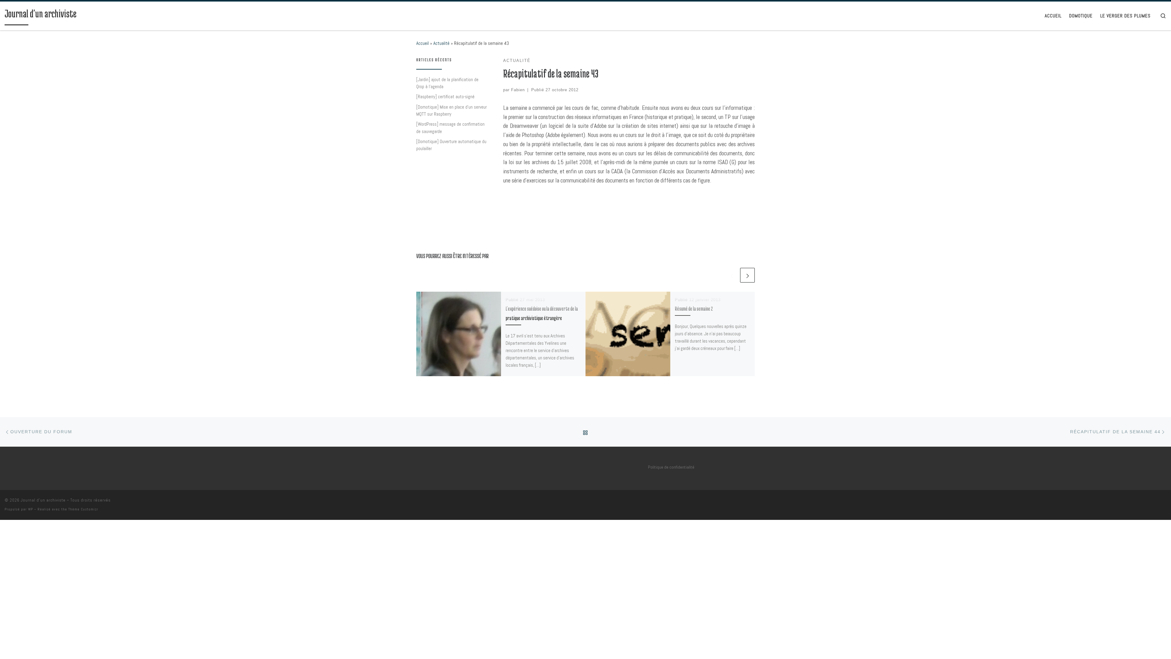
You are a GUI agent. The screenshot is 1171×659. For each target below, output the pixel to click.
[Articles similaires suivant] (747, 275)
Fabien (518, 90)
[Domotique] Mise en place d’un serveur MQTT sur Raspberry (451, 110)
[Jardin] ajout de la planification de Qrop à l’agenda (447, 83)
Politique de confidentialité (671, 467)
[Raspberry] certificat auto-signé (445, 96)
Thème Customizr (83, 509)
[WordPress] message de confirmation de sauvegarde (450, 127)
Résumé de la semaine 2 (694, 308)
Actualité (441, 43)
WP (30, 509)
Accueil (422, 43)
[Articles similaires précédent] (731, 275)
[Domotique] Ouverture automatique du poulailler (451, 145)
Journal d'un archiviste (43, 500)
